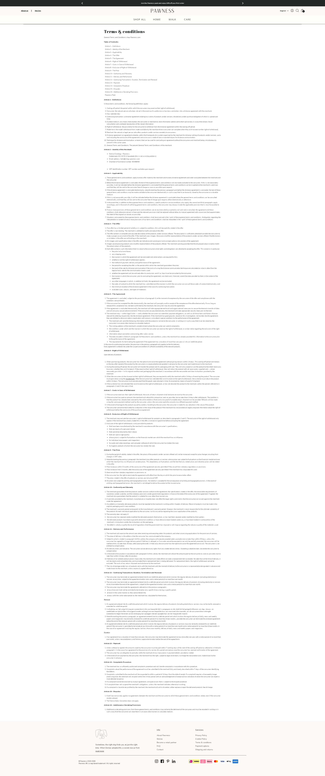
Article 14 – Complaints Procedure (117, 86)
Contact (160, 749)
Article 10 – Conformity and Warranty (118, 74)
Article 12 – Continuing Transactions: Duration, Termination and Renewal (131, 80)
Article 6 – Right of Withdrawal (116, 61)
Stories (160, 739)
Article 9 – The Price (112, 71)
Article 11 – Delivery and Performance (118, 77)
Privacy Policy (201, 735)
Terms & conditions (203, 742)
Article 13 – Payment (112, 83)
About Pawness (163, 735)
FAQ (158, 746)
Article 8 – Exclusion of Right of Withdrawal (120, 68)
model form (130, 379)
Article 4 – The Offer (112, 55)
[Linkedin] (174, 761)
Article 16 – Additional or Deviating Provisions (121, 92)
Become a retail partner (166, 742)
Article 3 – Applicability (113, 52)
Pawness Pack (110, 95)
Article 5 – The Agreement (114, 58)
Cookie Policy (201, 739)
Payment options (202, 746)
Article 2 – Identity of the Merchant (117, 49)
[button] (82, 3)
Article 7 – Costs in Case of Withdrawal (119, 65)
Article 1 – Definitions (112, 46)
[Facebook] (162, 761)
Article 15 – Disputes (112, 89)
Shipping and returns (204, 749)
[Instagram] (156, 761)
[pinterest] (168, 761)
